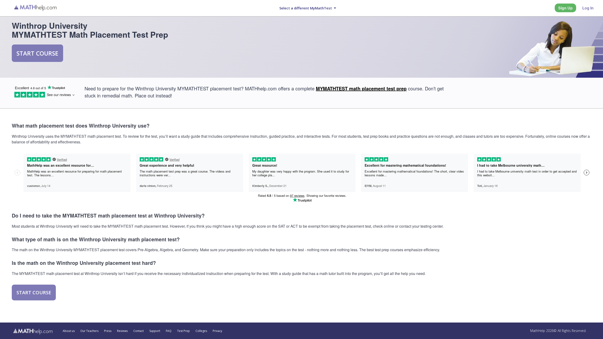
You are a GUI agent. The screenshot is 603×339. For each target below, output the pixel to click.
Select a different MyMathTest (305, 8)
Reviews (122, 331)
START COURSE (37, 53)
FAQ (168, 331)
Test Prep (183, 331)
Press (107, 331)
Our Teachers (89, 331)
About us (69, 331)
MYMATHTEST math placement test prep (361, 88)
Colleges (201, 331)
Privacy (217, 331)
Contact (138, 331)
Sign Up (565, 8)
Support (154, 331)
